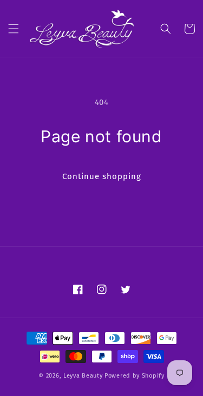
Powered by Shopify (134, 375)
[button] (13, 29)
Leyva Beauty (82, 375)
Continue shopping (101, 176)
